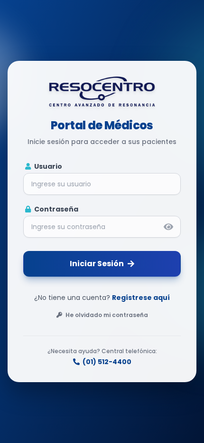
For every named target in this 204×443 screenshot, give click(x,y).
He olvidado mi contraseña (106, 315)
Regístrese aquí (141, 297)
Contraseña (55, 209)
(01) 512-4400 (107, 361)
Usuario (47, 166)
